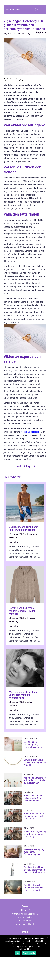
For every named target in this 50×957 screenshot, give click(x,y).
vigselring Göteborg (30, 432)
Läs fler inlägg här (25, 466)
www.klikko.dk (27, 924)
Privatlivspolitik (29, 953)
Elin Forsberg (23, 33)
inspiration (41, 32)
